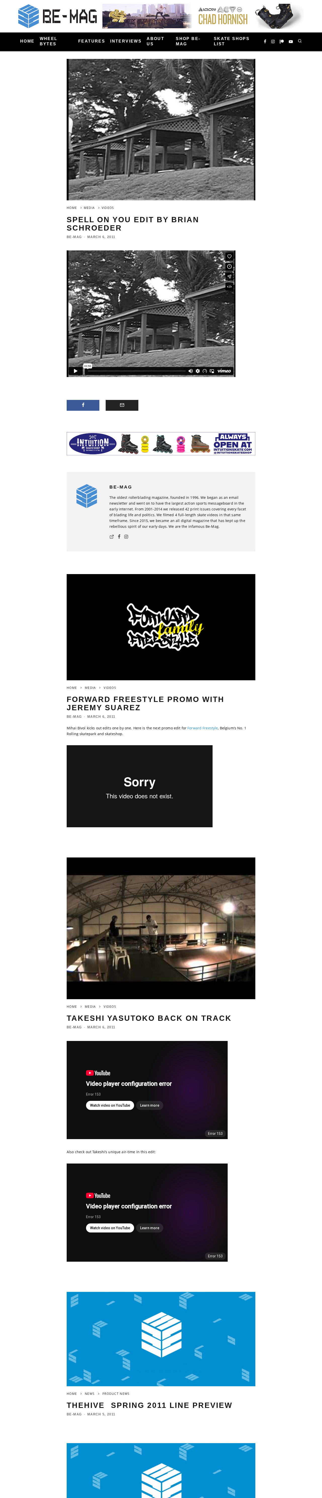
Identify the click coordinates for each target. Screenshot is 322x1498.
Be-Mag (74, 237)
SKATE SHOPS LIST (232, 41)
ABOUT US (155, 41)
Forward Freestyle (202, 728)
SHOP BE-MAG (188, 41)
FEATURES (91, 41)
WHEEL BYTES (49, 41)
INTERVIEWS (126, 41)
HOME (27, 41)
